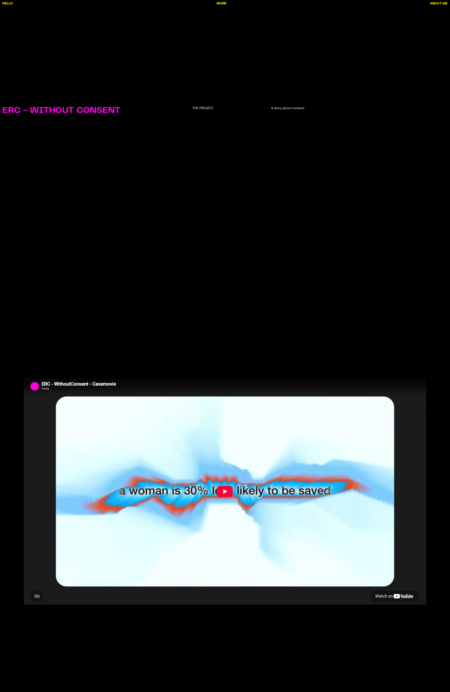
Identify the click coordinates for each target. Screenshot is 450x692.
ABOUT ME (439, 3)
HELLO (7, 3)
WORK (221, 3)
